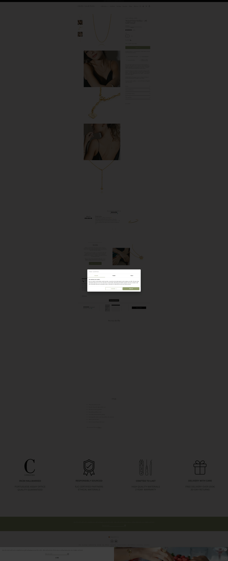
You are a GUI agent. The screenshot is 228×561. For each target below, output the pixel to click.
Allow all (131, 288)
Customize (113, 288)
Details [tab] (114, 275)
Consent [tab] (96, 275)
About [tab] (132, 275)
